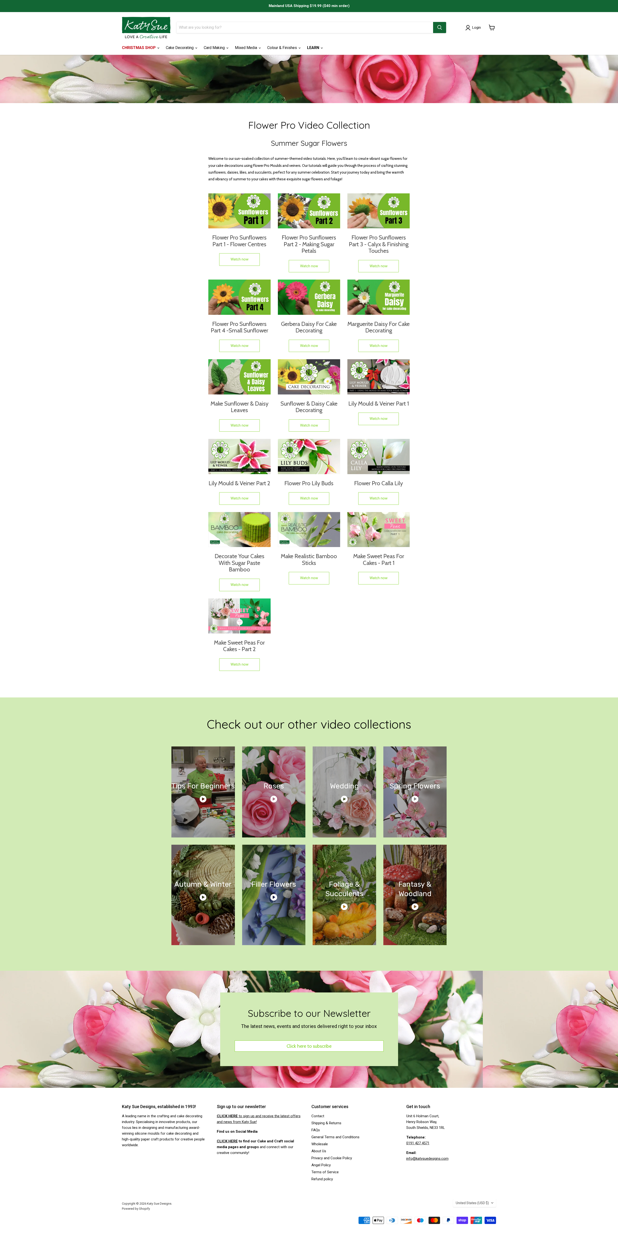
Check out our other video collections (309, 724)
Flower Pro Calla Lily (378, 483)
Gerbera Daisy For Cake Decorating (309, 327)
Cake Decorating (180, 47)
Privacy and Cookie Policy (331, 1158)
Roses (273, 786)
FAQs (315, 1130)
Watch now (239, 259)
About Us (318, 1151)
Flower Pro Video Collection (309, 125)
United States (472, 1203)
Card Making (215, 47)
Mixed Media (246, 47)
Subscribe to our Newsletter (309, 1013)
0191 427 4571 (417, 1143)
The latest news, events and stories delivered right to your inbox (309, 1026)
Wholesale (319, 1144)
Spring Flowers (415, 786)
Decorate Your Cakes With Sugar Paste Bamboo (239, 563)
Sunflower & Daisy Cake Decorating (309, 407)
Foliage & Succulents (344, 889)
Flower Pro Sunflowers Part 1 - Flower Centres (239, 240)
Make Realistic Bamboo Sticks (309, 559)
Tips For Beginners (203, 786)
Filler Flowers (273, 884)
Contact (317, 1116)
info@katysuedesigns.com (427, 1158)
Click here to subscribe (309, 1046)
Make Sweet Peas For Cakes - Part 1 (378, 559)
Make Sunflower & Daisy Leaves (239, 407)
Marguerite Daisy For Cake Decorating (378, 327)
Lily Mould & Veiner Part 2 (239, 483)
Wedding (344, 786)
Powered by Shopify (136, 1208)
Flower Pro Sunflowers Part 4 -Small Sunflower (239, 327)
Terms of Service (325, 1172)
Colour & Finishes (282, 47)
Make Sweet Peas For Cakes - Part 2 (239, 646)
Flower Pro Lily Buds (308, 483)
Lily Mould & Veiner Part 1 (378, 403)
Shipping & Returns (326, 1123)
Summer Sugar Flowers (309, 143)
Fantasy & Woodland (414, 889)
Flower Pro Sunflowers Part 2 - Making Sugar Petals (309, 244)
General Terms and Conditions (335, 1137)
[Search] (439, 27)
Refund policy (322, 1179)
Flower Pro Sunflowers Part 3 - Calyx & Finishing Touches (378, 244)
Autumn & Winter (203, 884)
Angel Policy (321, 1165)
